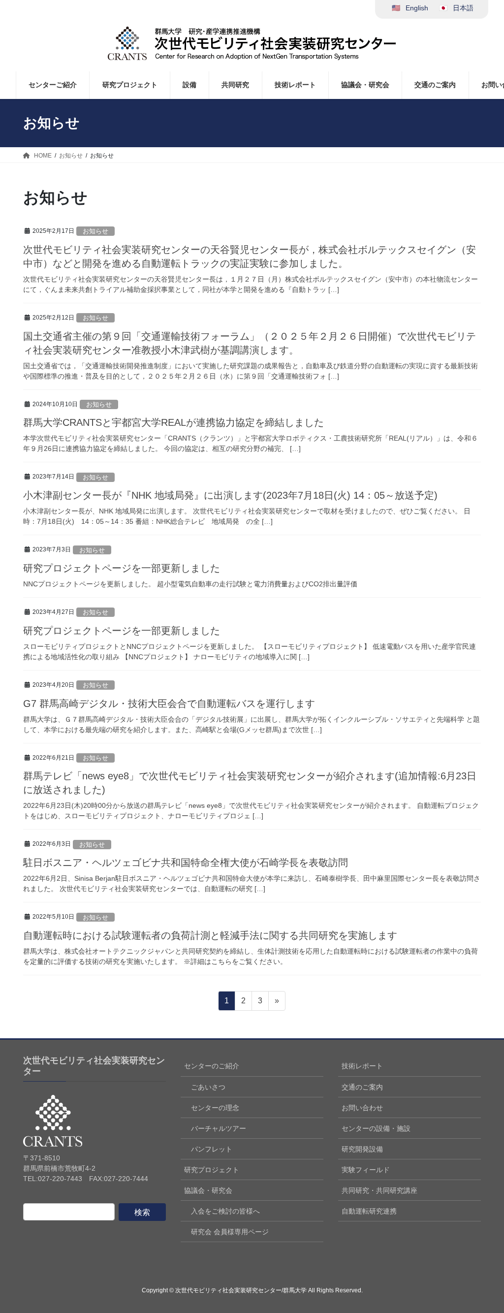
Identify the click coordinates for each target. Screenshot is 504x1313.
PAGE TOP (482, 1265)
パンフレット (211, 1149)
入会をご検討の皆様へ (225, 1211)
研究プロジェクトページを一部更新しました (121, 568)
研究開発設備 (362, 1149)
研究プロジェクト (211, 1170)
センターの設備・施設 (376, 1128)
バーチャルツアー (218, 1128)
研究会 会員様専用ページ (230, 1232)
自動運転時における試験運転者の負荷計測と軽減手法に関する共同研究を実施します (210, 935)
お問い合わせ (362, 1108)
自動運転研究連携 (369, 1211)
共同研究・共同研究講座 (379, 1190)
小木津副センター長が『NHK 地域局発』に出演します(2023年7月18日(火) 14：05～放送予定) (230, 495)
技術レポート (362, 1066)
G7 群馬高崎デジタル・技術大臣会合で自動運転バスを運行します (169, 703)
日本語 (463, 8)
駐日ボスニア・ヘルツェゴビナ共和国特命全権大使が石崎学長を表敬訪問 (185, 862)
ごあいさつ (208, 1087)
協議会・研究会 (208, 1190)
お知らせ (95, 231)
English (417, 8)
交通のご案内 (362, 1087)
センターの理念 (215, 1108)
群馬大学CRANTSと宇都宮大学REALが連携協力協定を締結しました (173, 422)
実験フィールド (366, 1170)
